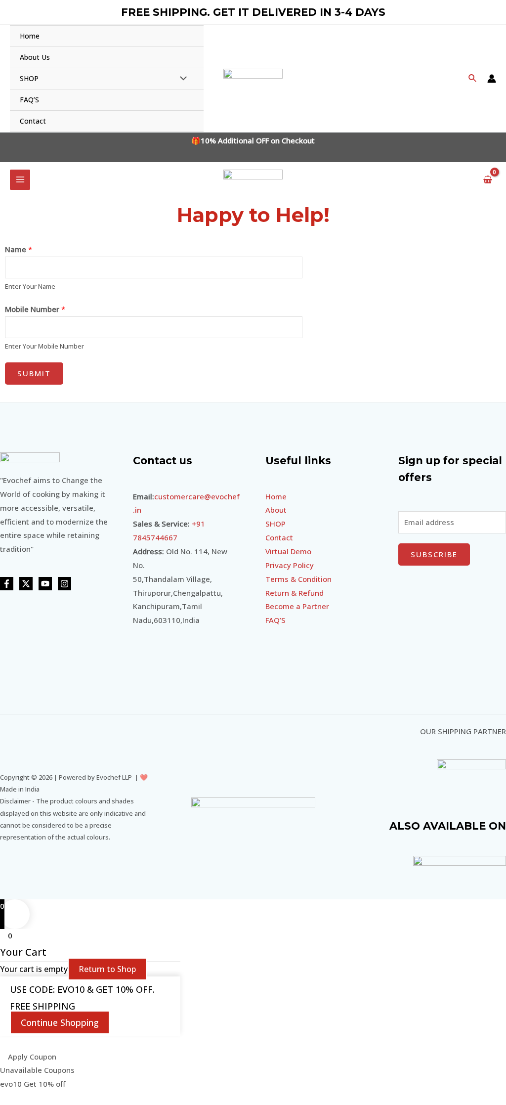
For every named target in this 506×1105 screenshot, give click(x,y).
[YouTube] (45, 583)
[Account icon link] (491, 78)
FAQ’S (275, 620)
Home (276, 496)
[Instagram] (64, 583)
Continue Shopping (60, 1022)
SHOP (275, 524)
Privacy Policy (289, 565)
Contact (279, 537)
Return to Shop (107, 969)
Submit (34, 373)
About (276, 510)
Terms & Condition (298, 579)
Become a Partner (297, 606)
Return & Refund (294, 593)
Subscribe (434, 554)
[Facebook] (6, 583)
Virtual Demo (288, 551)
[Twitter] (26, 583)
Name (18, 249)
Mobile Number (35, 309)
